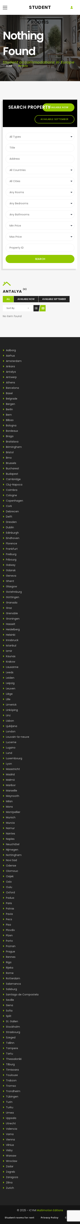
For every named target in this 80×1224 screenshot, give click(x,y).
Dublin (9, 527)
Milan (9, 801)
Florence (11, 543)
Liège (9, 694)
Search (40, 259)
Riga (8, 962)
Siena (9, 1005)
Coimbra (11, 490)
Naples (10, 839)
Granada (11, 602)
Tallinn (9, 1043)
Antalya (10, 372)
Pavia (9, 914)
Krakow (10, 661)
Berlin (9, 409)
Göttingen (12, 597)
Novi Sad (11, 860)
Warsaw (10, 1156)
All (8, 299)
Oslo (8, 882)
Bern (8, 415)
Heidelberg (12, 629)
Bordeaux (11, 431)
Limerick (11, 704)
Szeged (10, 1037)
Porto (9, 941)
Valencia (11, 1129)
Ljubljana (11, 726)
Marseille (11, 790)
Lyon (8, 764)
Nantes (10, 833)
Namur (10, 828)
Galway (10, 565)
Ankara (10, 366)
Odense (10, 865)
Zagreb (10, 1172)
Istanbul (10, 645)
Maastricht (12, 769)
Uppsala (10, 1118)
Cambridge (13, 479)
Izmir (8, 651)
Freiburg (10, 554)
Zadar (9, 1166)
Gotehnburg (13, 592)
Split (8, 1016)
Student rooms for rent (19, 1217)
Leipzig (10, 683)
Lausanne (11, 667)
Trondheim (12, 1091)
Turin (8, 1102)
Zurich (9, 1188)
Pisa (8, 925)
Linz (8, 715)
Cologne (11, 495)
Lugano (10, 747)
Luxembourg (13, 758)
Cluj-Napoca (13, 484)
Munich (10, 817)
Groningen (12, 619)
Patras (9, 908)
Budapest (11, 474)
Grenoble (11, 613)
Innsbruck (11, 640)
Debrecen (12, 511)
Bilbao (9, 420)
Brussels (10, 463)
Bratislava (11, 441)
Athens (10, 382)
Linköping (11, 710)
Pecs (8, 919)
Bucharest (12, 468)
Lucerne (10, 742)
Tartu (9, 1053)
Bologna (10, 425)
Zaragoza (11, 1177)
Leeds (9, 672)
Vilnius (9, 1145)
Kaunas (10, 656)
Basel (9, 393)
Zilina (8, 1182)
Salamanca (13, 984)
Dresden (11, 522)
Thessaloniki (13, 1059)
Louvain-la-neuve (17, 737)
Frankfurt (11, 549)
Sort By (11, 308)
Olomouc (11, 871)
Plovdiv (10, 930)
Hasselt (10, 624)
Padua (9, 898)
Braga (9, 436)
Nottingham (13, 855)
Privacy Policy (49, 1217)
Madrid (10, 774)
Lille (7, 699)
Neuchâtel (12, 844)
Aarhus (10, 355)
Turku (9, 1107)
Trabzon (11, 1080)
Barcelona (12, 388)
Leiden (9, 678)
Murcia (10, 823)
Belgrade (11, 398)
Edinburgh (12, 533)
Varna (9, 1134)
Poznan (10, 946)
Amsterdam (13, 361)
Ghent (9, 581)
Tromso (10, 1086)
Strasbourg (12, 1032)
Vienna (10, 1139)
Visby (9, 1150)
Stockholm (12, 1027)
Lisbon (9, 721)
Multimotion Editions (50, 1210)
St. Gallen (11, 1021)
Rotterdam (12, 978)
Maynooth (12, 796)
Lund (8, 753)
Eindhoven (12, 538)
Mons (9, 807)
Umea (9, 1113)
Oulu (8, 887)
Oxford (10, 892)
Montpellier (12, 812)
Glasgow (11, 586)
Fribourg (10, 559)
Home (9, 65)
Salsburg (11, 989)
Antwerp (11, 377)
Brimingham (13, 447)
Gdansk (10, 570)
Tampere (11, 1048)
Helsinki (10, 635)
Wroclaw (11, 1161)
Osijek (9, 876)
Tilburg (10, 1064)
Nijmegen (11, 850)
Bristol (9, 452)
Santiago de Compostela (22, 994)
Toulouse (11, 1075)
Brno (8, 458)
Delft (8, 516)
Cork (8, 506)
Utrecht (10, 1123)
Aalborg (10, 350)
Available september (54, 119)
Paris (8, 903)
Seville (9, 1000)
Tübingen (11, 1096)
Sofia (8, 1010)
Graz (8, 608)
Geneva (10, 576)
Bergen (10, 404)
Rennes (10, 957)
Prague (10, 951)
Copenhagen (14, 501)
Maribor (10, 785)
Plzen (9, 935)
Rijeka (9, 967)
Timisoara (12, 1070)
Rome (9, 973)
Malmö (10, 780)
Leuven (10, 688)
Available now (58, 107)
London (10, 731)
